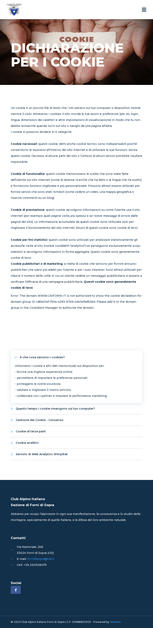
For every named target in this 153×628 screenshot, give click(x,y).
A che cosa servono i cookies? (42, 357)
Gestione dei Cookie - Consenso (39, 420)
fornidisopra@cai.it (40, 559)
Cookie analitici (27, 443)
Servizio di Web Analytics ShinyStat (42, 454)
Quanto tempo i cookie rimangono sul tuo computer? (55, 408)
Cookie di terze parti (31, 431)
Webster (115, 621)
